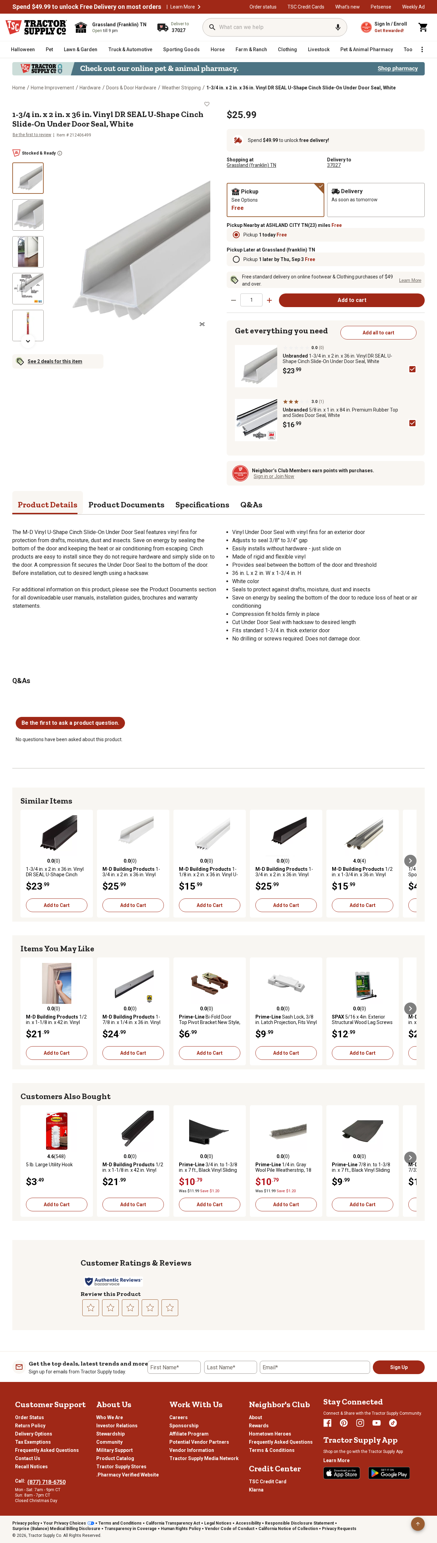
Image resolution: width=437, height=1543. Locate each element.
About (255, 1417)
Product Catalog (115, 1458)
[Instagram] (360, 1423)
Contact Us (27, 1458)
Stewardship (110, 1434)
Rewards (259, 1425)
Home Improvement (52, 87)
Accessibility (248, 1523)
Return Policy (30, 1425)
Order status (263, 7)
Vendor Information (191, 1450)
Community (109, 1442)
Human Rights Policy (181, 1529)
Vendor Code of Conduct (229, 1529)
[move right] (410, 861)
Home (18, 87)
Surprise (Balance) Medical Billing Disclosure (56, 1529)
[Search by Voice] (338, 27)
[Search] (212, 27)
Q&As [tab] (251, 504)
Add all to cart (378, 332)
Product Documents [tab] (126, 504)
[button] (199, 7)
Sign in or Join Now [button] (274, 476)
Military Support (114, 1450)
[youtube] (376, 1423)
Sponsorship (183, 1425)
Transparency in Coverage (130, 1529)
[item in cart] (423, 27)
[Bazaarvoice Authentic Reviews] (113, 1282)
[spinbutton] (251, 299)
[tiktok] (393, 1423)
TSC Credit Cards (305, 7)
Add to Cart (57, 905)
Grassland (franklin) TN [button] (251, 165)
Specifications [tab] (202, 504)
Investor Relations (117, 1425)
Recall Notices (31, 1466)
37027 (334, 165)
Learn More (182, 7)
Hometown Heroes (270, 1434)
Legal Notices (217, 1523)
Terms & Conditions (272, 1450)
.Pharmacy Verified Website (127, 1474)
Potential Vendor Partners (199, 1442)
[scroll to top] (418, 1524)
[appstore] (341, 1473)
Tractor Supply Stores (121, 1466)
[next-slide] (28, 341)
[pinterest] (344, 1423)
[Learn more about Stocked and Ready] (59, 153)
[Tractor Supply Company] (36, 27)
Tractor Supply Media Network (204, 1458)
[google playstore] (389, 1473)
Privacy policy (25, 1523)
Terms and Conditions (120, 1523)
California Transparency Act (173, 1523)
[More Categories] (422, 49)
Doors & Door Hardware (131, 87)
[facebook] (327, 1423)
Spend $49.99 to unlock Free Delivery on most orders (86, 6)
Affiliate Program (189, 1434)
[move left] (26, 861)
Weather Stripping (181, 87)
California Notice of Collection (288, 1529)
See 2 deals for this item (55, 361)
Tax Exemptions (33, 1442)
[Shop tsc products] (218, 68)
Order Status (29, 1417)
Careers (178, 1417)
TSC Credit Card (267, 1481)
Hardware (90, 87)
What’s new (347, 7)
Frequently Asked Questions (47, 1450)
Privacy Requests (339, 1529)
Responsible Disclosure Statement (299, 1523)
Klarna (256, 1489)
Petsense (381, 7)
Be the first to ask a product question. (70, 723)
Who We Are (109, 1417)
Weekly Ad (413, 7)
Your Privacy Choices (64, 1523)
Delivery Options (33, 1434)
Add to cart (352, 300)
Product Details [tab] (47, 504)
